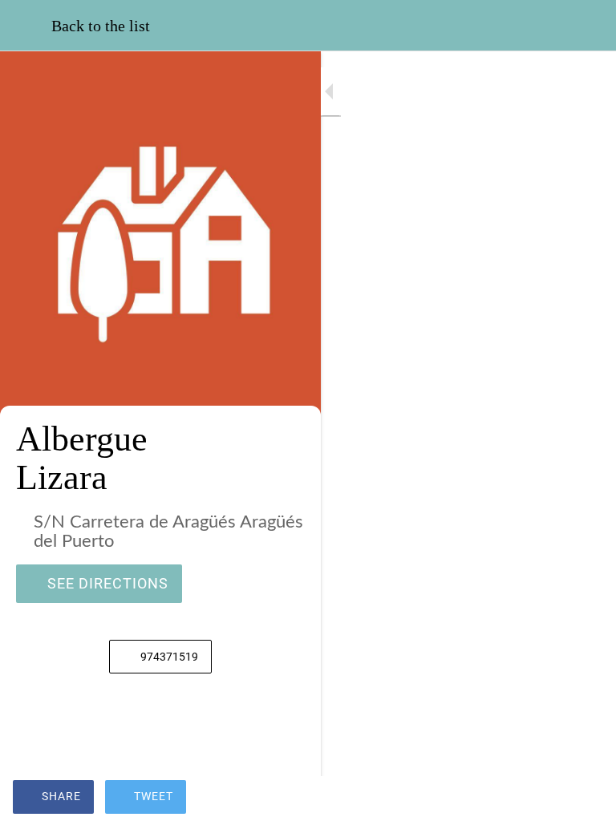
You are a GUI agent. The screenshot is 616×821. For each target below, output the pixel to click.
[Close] (25, 25)
